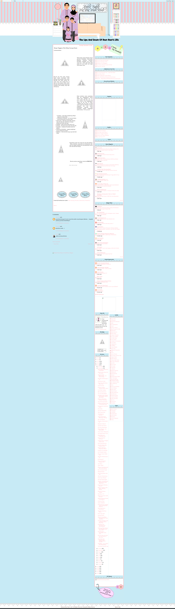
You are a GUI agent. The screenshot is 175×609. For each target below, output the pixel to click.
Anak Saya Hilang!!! (102, 477)
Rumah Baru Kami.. (101, 74)
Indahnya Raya (101, 501)
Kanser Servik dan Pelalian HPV (102, 461)
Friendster (113, 412)
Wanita (55, 205)
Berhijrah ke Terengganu (102, 63)
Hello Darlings (99, 239)
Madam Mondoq (114, 370)
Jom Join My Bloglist (102, 393)
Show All (121, 200)
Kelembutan (81, 200)
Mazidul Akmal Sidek (115, 376)
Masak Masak (114, 373)
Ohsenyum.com (100, 153)
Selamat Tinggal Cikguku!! (102, 133)
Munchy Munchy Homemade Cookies (114, 380)
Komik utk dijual (100, 291)
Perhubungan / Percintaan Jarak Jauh (102, 532)
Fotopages (113, 410)
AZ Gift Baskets (114, 324)
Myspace (113, 416)
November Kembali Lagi (103, 546)
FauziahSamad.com (101, 217)
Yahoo (112, 419)
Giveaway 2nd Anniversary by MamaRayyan (101, 525)
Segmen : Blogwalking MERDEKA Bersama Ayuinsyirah (108, 78)
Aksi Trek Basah (101, 419)
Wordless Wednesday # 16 (103, 379)
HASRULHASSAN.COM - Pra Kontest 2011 (103, 404)
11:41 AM (58, 230)
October (100, 548)
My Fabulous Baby (115, 382)
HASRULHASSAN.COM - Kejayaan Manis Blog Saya (103, 521)
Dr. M (112, 352)
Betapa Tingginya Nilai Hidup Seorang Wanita (103, 488)
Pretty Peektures (114, 392)
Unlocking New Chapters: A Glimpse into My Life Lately (108, 190)
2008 (98, 569)
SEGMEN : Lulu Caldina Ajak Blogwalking (103, 544)
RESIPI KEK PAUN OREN (102, 243)
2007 (98, 571)
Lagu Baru (113, 367)
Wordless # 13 (101, 493)
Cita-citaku (100, 408)
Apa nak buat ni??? (101, 136)
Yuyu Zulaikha (100, 238)
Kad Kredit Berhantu (102, 443)
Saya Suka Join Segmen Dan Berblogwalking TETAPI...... (101, 540)
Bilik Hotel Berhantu (102, 391)
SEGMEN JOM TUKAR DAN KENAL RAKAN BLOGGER (103, 396)
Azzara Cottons (114, 327)
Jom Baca (100, 463)
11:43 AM (58, 238)
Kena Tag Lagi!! (101, 513)
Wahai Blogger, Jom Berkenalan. (102, 429)
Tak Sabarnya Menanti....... (101, 414)
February (100, 562)
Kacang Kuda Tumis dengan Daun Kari (104, 253)
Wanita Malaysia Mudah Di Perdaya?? (103, 499)
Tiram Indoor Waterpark (103, 431)
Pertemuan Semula (101, 66)
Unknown (58, 217)
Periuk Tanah (114, 391)
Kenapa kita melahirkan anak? (103, 407)
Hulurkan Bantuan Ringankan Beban (102, 448)
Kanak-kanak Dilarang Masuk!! (102, 485)
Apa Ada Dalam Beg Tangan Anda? (102, 446)
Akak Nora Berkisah (115, 321)
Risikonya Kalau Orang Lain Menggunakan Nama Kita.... (103, 529)
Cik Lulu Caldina (114, 336)
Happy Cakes (114, 357)
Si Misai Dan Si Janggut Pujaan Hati (103, 441)
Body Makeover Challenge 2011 (102, 436)
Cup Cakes (113, 342)
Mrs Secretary (114, 378)
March (99, 560)
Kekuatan (77, 200)
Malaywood (113, 372)
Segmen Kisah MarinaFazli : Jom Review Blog (102, 375)
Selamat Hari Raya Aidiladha (103, 135)
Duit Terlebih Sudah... (102, 452)
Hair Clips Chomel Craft (116, 355)
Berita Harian (114, 409)
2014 (98, 359)
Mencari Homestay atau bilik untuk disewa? (103, 468)
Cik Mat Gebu (114, 338)
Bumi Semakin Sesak (102, 469)
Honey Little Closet (115, 360)
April (99, 558)
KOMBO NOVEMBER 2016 (102, 282)
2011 (98, 364)
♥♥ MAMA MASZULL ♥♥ (102, 179)
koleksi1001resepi (101, 252)
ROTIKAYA (99, 206)
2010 (98, 566)
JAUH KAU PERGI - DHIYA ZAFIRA (104, 268)
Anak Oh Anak (101, 385)
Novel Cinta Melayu (115, 386)
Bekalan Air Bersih (102, 423)
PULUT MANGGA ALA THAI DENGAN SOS (106, 219)
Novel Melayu (114, 388)
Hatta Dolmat (114, 358)
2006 (98, 573)
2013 (98, 361)
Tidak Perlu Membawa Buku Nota (103, 383)
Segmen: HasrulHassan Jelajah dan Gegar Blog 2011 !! (103, 482)
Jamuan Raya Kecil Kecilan (102, 60)
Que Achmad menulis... (102, 173)
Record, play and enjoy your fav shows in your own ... (103, 536)
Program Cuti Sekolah (102, 450)
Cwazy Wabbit (114, 347)
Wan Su (112, 400)
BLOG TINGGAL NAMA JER (102, 180)
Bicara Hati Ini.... (114, 332)
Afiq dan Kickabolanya (102, 476)
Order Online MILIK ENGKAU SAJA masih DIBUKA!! (107, 286)
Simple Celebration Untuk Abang (104, 75)
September (100, 550)
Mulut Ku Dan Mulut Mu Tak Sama (103, 373)
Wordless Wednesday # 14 (103, 457)
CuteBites (113, 345)
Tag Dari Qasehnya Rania (102, 511)
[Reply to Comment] (64, 223)
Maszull (112, 375)
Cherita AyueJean (101, 157)
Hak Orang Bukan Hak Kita (103, 474)
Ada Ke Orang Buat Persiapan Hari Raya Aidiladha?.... (103, 518)
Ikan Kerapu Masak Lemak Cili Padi (104, 64)
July (99, 553)
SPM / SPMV (100, 465)
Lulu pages (99, 247)
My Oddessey (114, 383)
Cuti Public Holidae (102, 390)
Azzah (112, 326)
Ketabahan (87, 200)
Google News (114, 413)
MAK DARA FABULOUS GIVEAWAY (103, 370)
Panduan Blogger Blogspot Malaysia (105, 233)
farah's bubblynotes (101, 189)
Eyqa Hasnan (100, 163)
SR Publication (100, 294)
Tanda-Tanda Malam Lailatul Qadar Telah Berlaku (106, 234)
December (100, 366)
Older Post (90, 243)
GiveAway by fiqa (101, 381)
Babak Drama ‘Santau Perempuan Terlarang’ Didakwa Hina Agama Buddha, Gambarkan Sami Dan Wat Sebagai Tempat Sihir (108, 229)
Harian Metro (114, 415)
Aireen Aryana (100, 272)
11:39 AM (58, 223)
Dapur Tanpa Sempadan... (103, 242)
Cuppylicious (113, 344)
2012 (98, 363)
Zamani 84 (113, 401)
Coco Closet (113, 339)
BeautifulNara (100, 226)
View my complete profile (100, 329)
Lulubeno (113, 369)
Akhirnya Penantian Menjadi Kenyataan (102, 399)
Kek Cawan (113, 364)
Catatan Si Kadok (114, 335)
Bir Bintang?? (101, 459)
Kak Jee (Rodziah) (115, 361)
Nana (112, 385)
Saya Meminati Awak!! (102, 401)
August (99, 552)
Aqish (112, 323)
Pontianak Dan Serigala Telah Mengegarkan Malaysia (103, 505)
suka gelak (99, 147)
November (100, 368)
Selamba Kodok (114, 395)
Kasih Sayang (71, 200)
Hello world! (99, 277)
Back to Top (117, 607)
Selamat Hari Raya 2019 (102, 61)
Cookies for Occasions (116, 341)
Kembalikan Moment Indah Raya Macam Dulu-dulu (107, 170)
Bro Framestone (100, 212)
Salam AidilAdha (101, 502)
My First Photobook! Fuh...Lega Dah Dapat (106, 72)
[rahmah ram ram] (102, 348)
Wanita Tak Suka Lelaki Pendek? (103, 496)
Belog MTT (113, 330)
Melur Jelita (99, 276)
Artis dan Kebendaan (102, 427)
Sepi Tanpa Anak (101, 412)
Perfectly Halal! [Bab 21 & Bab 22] (104, 264)
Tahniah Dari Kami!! (102, 425)
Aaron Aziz (113, 318)
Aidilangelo (113, 320)
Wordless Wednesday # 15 (103, 422)
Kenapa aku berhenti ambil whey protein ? (105, 223)
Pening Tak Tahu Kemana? (101, 438)
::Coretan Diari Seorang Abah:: (104, 169)
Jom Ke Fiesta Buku (102, 410)
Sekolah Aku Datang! (101, 130)
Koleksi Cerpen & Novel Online (104, 281)
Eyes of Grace (114, 354)
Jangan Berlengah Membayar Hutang (102, 417)
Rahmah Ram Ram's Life (66, 607)
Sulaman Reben (114, 397)
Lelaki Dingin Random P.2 (102, 273)
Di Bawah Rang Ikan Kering (115, 351)
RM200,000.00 (101, 471)
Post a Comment (56, 241)
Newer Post (56, 243)
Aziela (57, 234)
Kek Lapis (113, 366)
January (100, 564)
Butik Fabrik (113, 333)
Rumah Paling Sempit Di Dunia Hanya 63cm (105, 154)
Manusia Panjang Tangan (101, 492)
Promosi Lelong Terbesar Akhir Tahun (103, 388)
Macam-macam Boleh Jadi (102, 454)
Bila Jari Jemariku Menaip (103, 263)
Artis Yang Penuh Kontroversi (101, 509)
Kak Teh (113, 363)
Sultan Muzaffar (114, 398)
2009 (98, 568)
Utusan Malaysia (114, 418)
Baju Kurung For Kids (115, 329)
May (99, 557)
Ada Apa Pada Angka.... (103, 479)
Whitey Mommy (91, 607)
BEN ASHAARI (100, 222)
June (99, 555)
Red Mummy (113, 394)
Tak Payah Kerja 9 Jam (103, 433)
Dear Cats (113, 348)
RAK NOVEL (99, 289)
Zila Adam (113, 403)
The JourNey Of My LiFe (102, 183)
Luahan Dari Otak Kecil (102, 285)
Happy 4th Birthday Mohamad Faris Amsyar (106, 77)
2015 (98, 357)
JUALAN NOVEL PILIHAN (102, 267)
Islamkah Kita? (101, 515)
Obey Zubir (113, 389)
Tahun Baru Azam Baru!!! (102, 132)
